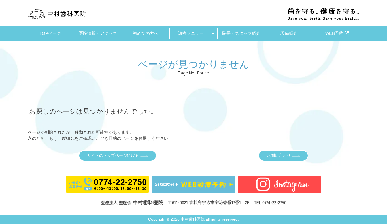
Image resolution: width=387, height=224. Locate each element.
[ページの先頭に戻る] (378, 168)
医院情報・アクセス (98, 33)
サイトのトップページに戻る (113, 155)
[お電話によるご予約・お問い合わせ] (108, 189)
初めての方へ (145, 33)
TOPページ (50, 33)
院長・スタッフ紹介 (241, 33)
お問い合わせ (279, 155)
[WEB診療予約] (193, 189)
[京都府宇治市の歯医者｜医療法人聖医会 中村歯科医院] (57, 14)
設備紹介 (288, 33)
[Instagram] (280, 189)
